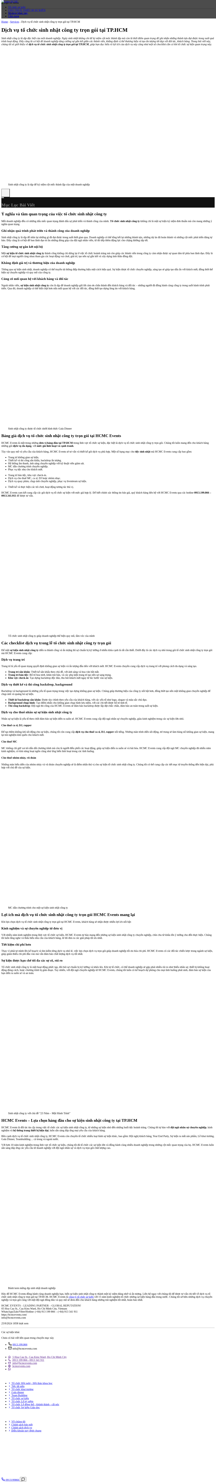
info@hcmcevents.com (24, 1363)
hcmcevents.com (21, 1366)
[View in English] (7, 23)
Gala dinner (17, 1392)
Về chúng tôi (18, 1421)
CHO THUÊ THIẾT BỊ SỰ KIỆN (27, 10)
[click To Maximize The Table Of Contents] (5, 193)
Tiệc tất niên (17, 1386)
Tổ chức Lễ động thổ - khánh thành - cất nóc (35, 1404)
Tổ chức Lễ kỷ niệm (22, 1401)
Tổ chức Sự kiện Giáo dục (25, 1407)
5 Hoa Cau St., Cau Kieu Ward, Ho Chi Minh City (39, 1357)
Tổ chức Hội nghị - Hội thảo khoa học (31, 1383)
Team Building (19, 1395)
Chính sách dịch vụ (21, 1427)
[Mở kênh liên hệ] (23, 1479)
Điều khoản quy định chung (26, 1430)
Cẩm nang (13, 16)
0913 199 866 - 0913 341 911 (28, 1360)
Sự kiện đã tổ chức (18, 13)
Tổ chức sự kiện (16, 7)
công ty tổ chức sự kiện (81, 1296)
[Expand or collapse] (2, 197)
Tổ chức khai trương (22, 1389)
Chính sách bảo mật (22, 1424)
